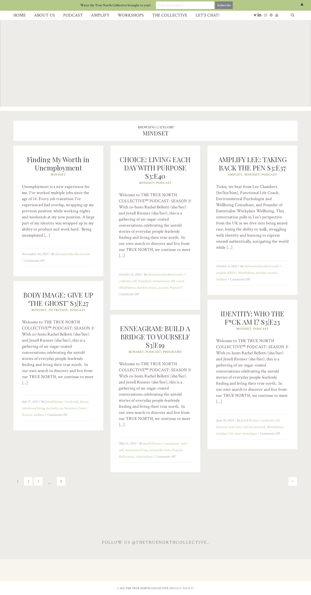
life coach (177, 281)
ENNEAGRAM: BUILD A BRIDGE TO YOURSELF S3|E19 (155, 336)
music (153, 287)
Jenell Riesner (54, 402)
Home (19, 15)
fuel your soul (225, 427)
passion (163, 287)
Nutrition (58, 310)
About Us (44, 15)
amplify (221, 273)
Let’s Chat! (208, 15)
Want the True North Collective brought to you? (115, 5)
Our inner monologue (242, 433)
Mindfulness (127, 287)
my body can (54, 408)
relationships (143, 456)
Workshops (131, 15)
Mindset (58, 175)
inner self (241, 427)
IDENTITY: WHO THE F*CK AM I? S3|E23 (252, 317)
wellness (221, 279)
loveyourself (257, 427)
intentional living (33, 408)
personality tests (159, 450)
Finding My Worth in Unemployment (58, 163)
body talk (72, 402)
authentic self (127, 281)
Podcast (73, 15)
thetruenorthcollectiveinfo (72, 254)
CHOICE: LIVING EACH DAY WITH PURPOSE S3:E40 (155, 167)
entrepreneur (161, 281)
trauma (272, 273)
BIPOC (231, 273)
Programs (172, 352)
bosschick (144, 281)
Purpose (175, 287)
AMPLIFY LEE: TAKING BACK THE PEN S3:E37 (252, 163)
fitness (84, 402)
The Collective (169, 15)
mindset (142, 287)
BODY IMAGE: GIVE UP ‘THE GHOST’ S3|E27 (58, 299)
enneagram (171, 443)
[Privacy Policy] (181, 588)
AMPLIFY (100, 15)
